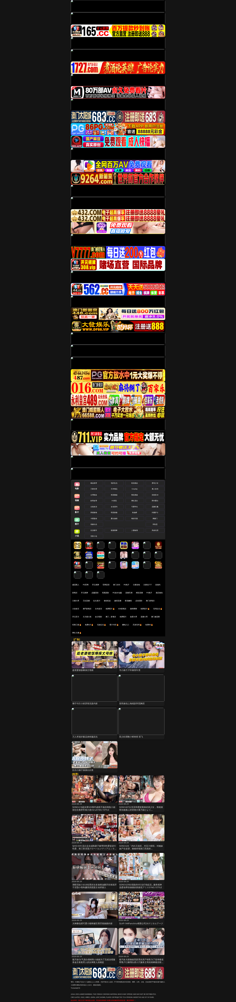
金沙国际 (98, 616)
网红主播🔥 (76, 632)
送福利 (157, 584)
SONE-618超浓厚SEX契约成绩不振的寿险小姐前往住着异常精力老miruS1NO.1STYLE (93, 808)
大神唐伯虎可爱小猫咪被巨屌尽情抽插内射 (92, 923)
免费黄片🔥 (145, 608)
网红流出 (134, 501)
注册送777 (147, 584)
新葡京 (74, 592)
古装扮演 (93, 507)
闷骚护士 (155, 512)
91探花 (114, 501)
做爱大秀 (133, 616)
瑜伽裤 (134, 512)
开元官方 (75, 616)
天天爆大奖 (87, 616)
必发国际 (138, 600)
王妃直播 (86, 600)
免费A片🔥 (89, 624)
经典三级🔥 (76, 624)
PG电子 (126, 584)
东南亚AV (155, 495)
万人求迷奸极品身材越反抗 (85, 736)
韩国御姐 (114, 495)
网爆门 (155, 518)
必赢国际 (95, 592)
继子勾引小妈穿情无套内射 (85, 703)
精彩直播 (139, 592)
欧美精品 (134, 483)
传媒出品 (93, 524)
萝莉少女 (155, 483)
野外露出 (155, 501)
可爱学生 (134, 507)
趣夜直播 (117, 600)
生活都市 (93, 530)
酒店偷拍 (159, 592)
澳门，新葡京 (111, 616)
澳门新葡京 (150, 600)
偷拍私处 (107, 600)
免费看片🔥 (110, 608)
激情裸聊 (133, 608)
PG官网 (86, 584)
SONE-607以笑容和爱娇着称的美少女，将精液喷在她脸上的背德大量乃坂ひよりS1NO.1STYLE (141, 810)
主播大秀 (75, 600)
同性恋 (155, 524)
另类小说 (93, 536)
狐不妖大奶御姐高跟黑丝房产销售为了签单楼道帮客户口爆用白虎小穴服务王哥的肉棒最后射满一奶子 (141, 962)
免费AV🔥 (149, 624)
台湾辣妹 (93, 495)
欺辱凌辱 (93, 501)
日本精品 (114, 489)
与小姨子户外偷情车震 (129, 670)
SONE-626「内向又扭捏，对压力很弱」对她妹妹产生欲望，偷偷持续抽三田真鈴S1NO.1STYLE (141, 848)
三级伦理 (93, 489)
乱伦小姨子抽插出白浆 (83, 770)
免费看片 (123, 616)
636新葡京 (122, 608)
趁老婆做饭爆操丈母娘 (83, 670)
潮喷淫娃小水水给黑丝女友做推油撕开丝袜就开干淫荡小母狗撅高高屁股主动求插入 (94, 886)
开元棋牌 (95, 584)
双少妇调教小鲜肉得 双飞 (131, 736)
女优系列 (114, 507)
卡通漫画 (93, 518)
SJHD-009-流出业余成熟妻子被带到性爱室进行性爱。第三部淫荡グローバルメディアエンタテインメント (94, 848)
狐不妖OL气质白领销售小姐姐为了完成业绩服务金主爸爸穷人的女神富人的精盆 (93, 961)
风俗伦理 (155, 530)
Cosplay (135, 489)
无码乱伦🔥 (157, 608)
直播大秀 (144, 616)
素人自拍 (155, 489)
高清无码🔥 (137, 624)
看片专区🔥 (114, 624)
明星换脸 (114, 512)
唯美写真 (134, 518)
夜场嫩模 (128, 600)
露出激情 (114, 518)
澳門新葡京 (87, 608)
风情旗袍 (93, 512)
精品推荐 (93, 483)
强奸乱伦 (114, 483)
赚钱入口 (125, 624)
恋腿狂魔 (155, 507)
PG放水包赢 (117, 592)
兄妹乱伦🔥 (101, 624)
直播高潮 (128, 592)
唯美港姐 (134, 495)
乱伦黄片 (96, 600)
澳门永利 (116, 584)
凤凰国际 (105, 592)
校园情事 (114, 530)
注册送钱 (136, 584)
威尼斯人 (75, 584)
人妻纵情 (134, 530)
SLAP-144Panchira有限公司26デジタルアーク (141, 923)
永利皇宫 (98, 608)
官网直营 (106, 584)
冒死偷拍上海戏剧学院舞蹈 (132, 703)
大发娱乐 (75, 608)
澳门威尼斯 (155, 616)
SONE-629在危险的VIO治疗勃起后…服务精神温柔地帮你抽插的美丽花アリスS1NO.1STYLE (140, 886)
